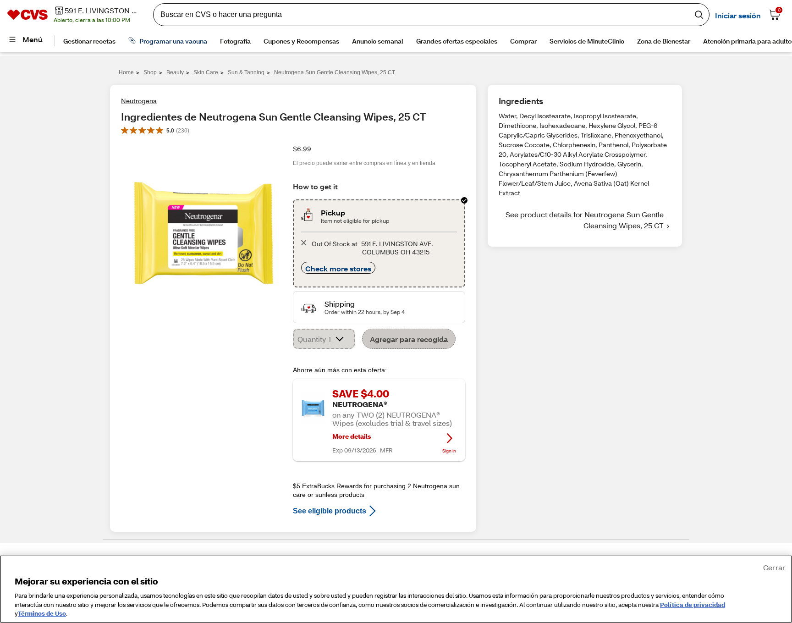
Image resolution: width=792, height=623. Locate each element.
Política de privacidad (692, 604)
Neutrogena (139, 100)
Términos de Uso (42, 613)
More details (351, 436)
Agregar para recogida (409, 339)
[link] (585, 220)
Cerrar (774, 567)
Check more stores (338, 268)
